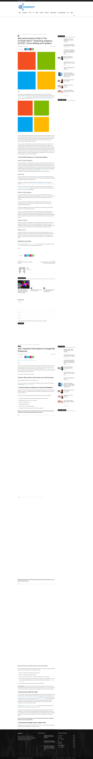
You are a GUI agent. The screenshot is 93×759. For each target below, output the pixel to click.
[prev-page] (18, 295)
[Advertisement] (46, 24)
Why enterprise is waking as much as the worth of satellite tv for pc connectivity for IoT (49, 290)
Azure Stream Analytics (22, 97)
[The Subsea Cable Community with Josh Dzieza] (60, 81)
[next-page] (20, 295)
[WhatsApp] (33, 49)
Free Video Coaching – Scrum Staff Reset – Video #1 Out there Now (69, 63)
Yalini (21, 46)
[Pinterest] (30, 49)
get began (20, 245)
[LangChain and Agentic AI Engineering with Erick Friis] (60, 58)
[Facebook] (25, 49)
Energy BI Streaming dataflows (23, 187)
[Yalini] (18, 46)
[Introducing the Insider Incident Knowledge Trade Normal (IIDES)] (60, 46)
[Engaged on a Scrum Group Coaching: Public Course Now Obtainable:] (60, 40)
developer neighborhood (33, 244)
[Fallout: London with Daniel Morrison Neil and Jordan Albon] (60, 92)
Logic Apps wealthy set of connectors (46, 169)
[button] (74, 15)
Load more (66, 95)
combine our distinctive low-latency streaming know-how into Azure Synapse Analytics (38, 183)
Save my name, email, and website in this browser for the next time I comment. (33, 320)
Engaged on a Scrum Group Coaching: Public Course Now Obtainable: (69, 40)
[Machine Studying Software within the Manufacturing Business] (36, 284)
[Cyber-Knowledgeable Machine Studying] (60, 69)
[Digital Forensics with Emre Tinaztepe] (60, 86)
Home (19, 34)
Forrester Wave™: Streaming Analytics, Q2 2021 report (42, 98)
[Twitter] (28, 49)
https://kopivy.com (29, 269)
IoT (20, 34)
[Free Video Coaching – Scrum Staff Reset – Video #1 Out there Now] (60, 63)
